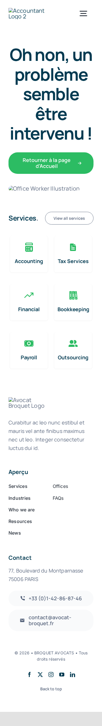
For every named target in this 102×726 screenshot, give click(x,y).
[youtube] (61, 674)
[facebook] (29, 674)
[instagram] (51, 674)
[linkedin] (72, 674)
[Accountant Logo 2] (28, 10)
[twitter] (40, 674)
